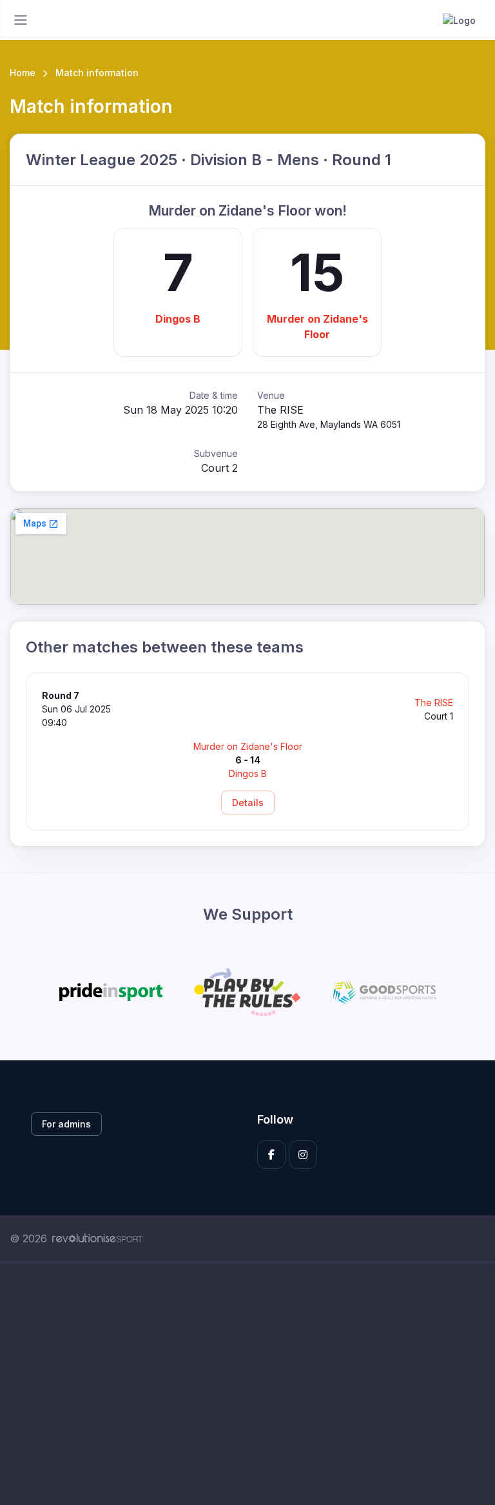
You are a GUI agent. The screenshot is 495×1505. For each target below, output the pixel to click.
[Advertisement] (247, 1383)
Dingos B (177, 318)
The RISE (433, 702)
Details (248, 802)
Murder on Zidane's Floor (317, 326)
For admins (66, 1123)
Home (22, 72)
